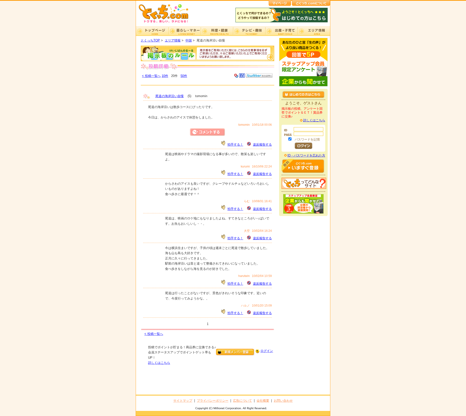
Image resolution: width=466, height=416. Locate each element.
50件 (184, 76)
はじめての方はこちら (303, 94)
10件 (165, 76)
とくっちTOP (150, 40)
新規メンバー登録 (235, 352)
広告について (242, 400)
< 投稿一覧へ (151, 76)
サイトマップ (182, 400)
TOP (152, 31)
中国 (188, 40)
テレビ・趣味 (249, 31)
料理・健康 (217, 31)
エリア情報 (314, 31)
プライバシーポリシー (212, 400)
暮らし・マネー (184, 31)
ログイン (266, 351)
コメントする (207, 132)
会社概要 (263, 400)
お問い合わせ (283, 400)
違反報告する (262, 144)
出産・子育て (281, 31)
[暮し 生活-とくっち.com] (167, 23)
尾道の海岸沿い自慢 (169, 96)
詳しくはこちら (159, 363)
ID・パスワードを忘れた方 (306, 155)
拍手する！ (235, 144)
